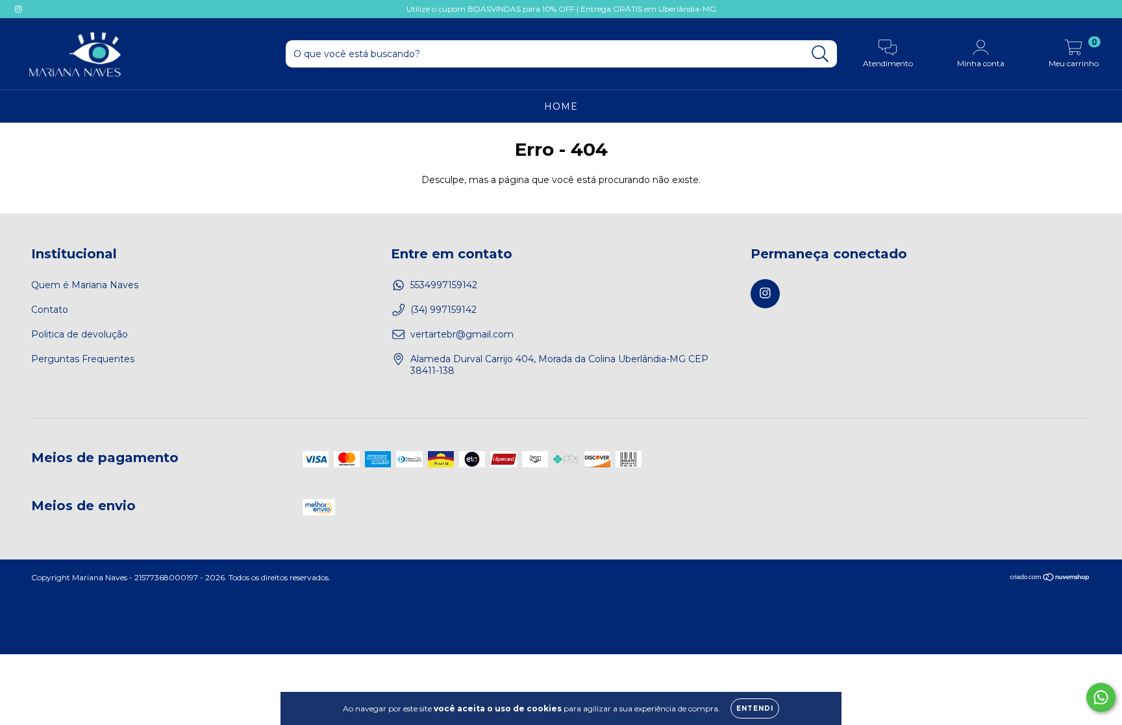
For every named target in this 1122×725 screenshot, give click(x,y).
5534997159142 (443, 285)
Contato (49, 309)
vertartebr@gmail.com (462, 334)
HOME (561, 106)
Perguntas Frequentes (82, 359)
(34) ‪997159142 (443, 309)
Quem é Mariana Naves (84, 285)
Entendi (754, 708)
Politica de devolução (79, 334)
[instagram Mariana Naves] (18, 9)
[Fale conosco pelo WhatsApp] (1101, 697)
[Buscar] (820, 54)
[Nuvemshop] (1050, 579)
